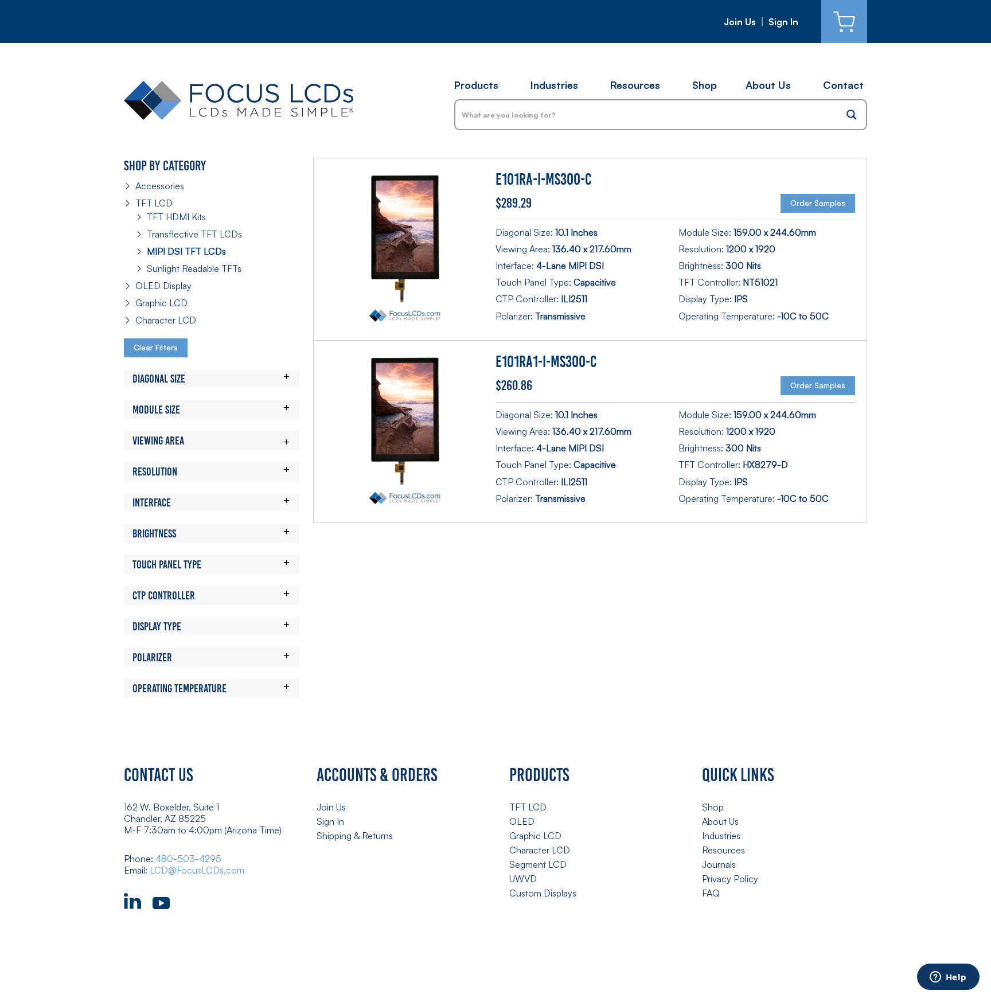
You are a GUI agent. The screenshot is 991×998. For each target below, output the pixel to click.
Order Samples (817, 203)
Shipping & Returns (355, 835)
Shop (704, 85)
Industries (554, 85)
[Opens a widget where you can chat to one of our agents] (948, 978)
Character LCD (165, 320)
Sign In (783, 22)
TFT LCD (154, 203)
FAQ (711, 893)
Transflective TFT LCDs (194, 234)
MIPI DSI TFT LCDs (186, 251)
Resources (635, 85)
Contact (843, 85)
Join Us (740, 22)
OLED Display (163, 285)
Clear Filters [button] (156, 347)
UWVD (523, 878)
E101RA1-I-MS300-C (546, 362)
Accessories (159, 186)
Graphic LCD (161, 303)
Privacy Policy (730, 878)
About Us (768, 85)
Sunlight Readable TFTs (194, 268)
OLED (521, 821)
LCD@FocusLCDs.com (197, 870)
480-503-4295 (188, 858)
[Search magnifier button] (851, 114)
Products (476, 85)
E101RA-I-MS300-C (543, 179)
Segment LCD (538, 864)
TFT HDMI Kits (176, 217)
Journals (719, 864)
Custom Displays (542, 893)
